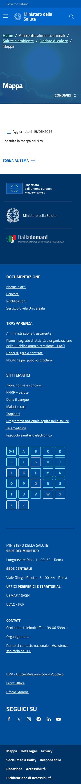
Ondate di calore (54, 41)
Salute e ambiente (18, 41)
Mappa (11, 751)
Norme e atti (16, 286)
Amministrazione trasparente (28, 333)
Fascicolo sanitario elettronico (29, 435)
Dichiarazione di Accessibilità (29, 777)
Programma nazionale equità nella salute (37, 421)
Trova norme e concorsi (24, 385)
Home (8, 35)
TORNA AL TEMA (16, 160)
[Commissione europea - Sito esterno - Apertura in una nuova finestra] (29, 188)
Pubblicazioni (16, 301)
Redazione (14, 768)
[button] (71, 16)
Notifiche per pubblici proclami (29, 360)
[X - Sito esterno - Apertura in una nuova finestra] (19, 719)
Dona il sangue (17, 399)
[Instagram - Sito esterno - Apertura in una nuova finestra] (29, 718)
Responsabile (50, 760)
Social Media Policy (21, 760)
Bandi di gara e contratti (24, 353)
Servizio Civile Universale (25, 308)
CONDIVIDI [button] (63, 95)
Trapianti (13, 413)
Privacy (46, 751)
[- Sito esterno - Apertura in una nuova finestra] (58, 718)
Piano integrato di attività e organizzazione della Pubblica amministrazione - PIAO (39, 343)
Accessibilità (36, 768)
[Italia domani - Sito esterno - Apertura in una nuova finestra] (37, 239)
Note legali (29, 751)
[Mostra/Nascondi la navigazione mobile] (5, 16)
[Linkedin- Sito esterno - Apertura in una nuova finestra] (48, 718)
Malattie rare (16, 406)
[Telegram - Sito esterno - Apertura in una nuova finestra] (38, 718)
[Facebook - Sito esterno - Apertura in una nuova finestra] (9, 718)
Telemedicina (16, 428)
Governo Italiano (17, 4)
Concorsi (12, 294)
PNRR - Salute (17, 392)
